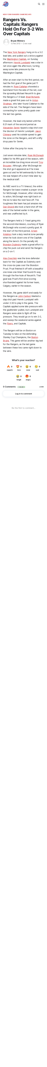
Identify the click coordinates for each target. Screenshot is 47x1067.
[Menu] (43, 4)
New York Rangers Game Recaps (17, 14)
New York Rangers (17, 52)
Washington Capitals (16, 59)
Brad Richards (33, 97)
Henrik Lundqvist (22, 62)
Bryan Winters (18, 41)
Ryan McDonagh (36, 155)
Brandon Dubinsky (12, 244)
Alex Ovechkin (10, 258)
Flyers (10, 323)
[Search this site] (39, 4)
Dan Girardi (8, 207)
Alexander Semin (11, 128)
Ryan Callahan (20, 86)
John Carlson (24, 296)
